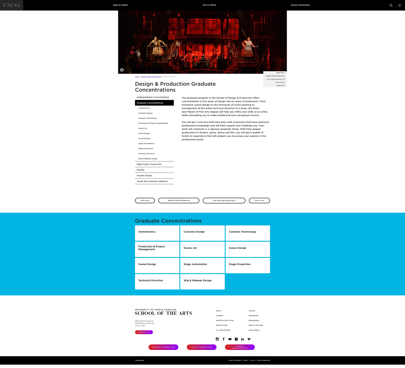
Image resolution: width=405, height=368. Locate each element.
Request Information (163, 347)
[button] (391, 5)
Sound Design (144, 138)
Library (252, 311)
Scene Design (144, 133)
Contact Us (144, 332)
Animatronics (144, 108)
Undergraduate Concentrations (153, 97)
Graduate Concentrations (150, 103)
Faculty (140, 170)
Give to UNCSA (209, 5)
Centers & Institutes (225, 320)
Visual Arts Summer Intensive (152, 181)
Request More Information (275, 76)
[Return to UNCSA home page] (11, 5)
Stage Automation (146, 143)
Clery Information (263, 360)
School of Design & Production (151, 76)
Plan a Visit (280, 82)
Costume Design (145, 113)
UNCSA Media (254, 330)
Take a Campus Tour (201, 347)
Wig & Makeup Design (147, 159)
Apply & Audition (120, 5)
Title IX (252, 360)
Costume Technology (147, 118)
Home (137, 76)
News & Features (256, 325)
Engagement (254, 320)
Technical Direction (146, 154)
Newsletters (221, 325)
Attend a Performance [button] (300, 5)
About (219, 311)
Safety (246, 360)
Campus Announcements (240, 347)
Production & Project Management (153, 123)
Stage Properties (145, 149)
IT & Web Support (223, 330)
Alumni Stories (144, 175)
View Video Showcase (277, 79)
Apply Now (280, 72)
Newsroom (253, 315)
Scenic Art (142, 128)
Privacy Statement (235, 360)
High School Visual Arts (149, 164)
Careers (219, 315)
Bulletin (282, 85)
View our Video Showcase (229, 200)
